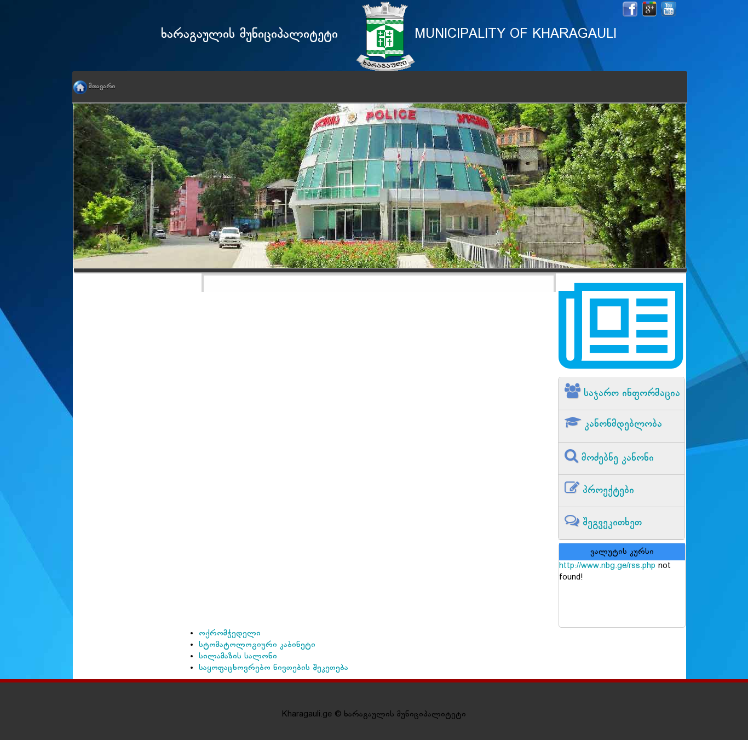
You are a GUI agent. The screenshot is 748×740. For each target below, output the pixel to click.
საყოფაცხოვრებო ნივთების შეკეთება (273, 668)
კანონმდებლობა (621, 424)
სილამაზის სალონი (238, 656)
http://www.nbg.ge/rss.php (607, 566)
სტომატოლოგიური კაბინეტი (257, 645)
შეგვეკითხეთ (610, 523)
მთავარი (102, 86)
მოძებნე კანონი (616, 458)
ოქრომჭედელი (230, 633)
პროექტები (606, 490)
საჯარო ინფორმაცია (630, 393)
